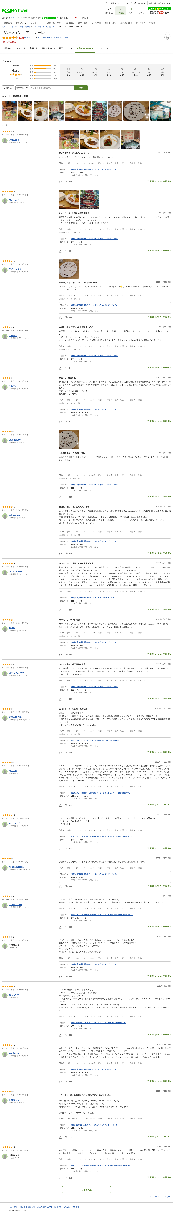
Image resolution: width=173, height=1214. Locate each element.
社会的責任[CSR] (44, 1207)
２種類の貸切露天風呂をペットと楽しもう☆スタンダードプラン (94, 169)
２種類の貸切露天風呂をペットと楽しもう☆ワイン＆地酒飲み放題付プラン (98, 1023)
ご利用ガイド (114, 3)
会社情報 (14, 1207)
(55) (48, 48)
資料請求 (75, 1207)
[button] (9, 111)
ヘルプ (104, 3)
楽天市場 (152, 3)
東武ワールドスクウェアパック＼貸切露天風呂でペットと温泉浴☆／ (96, 740)
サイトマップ (127, 3)
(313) (85, 48)
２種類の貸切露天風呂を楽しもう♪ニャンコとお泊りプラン (92, 598)
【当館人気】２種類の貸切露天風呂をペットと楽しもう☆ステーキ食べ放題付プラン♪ (102, 793)
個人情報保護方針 (27, 1207)
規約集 (67, 1207)
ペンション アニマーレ (23, 32)
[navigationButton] (166, 110)
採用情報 (58, 1207)
